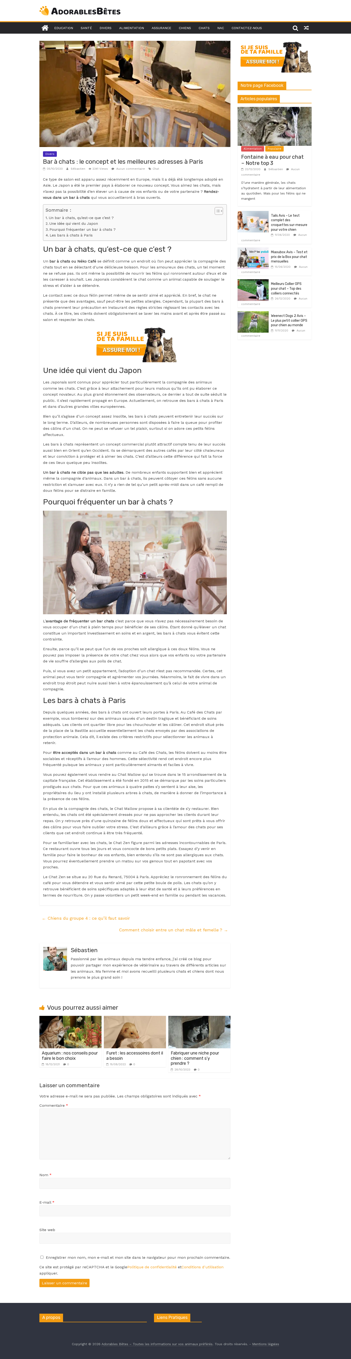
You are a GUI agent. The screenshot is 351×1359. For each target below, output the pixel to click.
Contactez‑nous (247, 28)
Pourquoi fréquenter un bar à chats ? (82, 229)
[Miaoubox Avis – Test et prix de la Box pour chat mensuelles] (253, 250)
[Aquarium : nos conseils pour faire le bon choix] (70, 1019)
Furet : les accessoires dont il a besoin (134, 1055)
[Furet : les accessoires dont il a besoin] (135, 1019)
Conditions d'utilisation (202, 1267)
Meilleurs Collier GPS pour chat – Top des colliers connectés (286, 288)
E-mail (46, 1202)
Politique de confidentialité (152, 1267)
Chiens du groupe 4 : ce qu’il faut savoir (86, 918)
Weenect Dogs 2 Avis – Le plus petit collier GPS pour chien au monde (289, 320)
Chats (204, 28)
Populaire (274, 148)
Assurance (161, 28)
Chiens (185, 28)
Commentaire (53, 1105)
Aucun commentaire (130, 168)
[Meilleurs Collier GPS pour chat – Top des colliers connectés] (253, 282)
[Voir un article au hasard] (306, 28)
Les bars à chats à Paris (71, 235)
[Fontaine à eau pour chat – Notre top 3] (275, 109)
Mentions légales (265, 1344)
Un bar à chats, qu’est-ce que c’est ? (81, 218)
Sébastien (78, 168)
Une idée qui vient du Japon (73, 223)
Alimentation (131, 28)
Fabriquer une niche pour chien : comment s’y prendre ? (195, 1058)
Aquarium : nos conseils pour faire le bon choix (70, 1055)
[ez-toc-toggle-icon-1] (216, 211)
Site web (47, 1230)
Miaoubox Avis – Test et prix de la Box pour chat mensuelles (289, 256)
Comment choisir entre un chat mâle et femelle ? (173, 929)
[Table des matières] (219, 211)
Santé (86, 28)
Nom (45, 1175)
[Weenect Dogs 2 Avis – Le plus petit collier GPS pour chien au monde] (253, 314)
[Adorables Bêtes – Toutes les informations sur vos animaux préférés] (44, 28)
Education (63, 28)
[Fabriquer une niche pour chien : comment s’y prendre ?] (199, 1019)
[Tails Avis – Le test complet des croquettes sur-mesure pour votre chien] (253, 213)
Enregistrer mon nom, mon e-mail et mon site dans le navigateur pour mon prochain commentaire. (138, 1257)
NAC (220, 28)
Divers (106, 28)
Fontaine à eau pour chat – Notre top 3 (272, 160)
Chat (156, 168)
